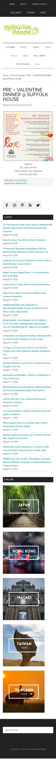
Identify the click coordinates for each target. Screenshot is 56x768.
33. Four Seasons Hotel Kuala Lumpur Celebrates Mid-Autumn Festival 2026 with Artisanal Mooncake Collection (27, 228)
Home (5, 75)
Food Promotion (17, 75)
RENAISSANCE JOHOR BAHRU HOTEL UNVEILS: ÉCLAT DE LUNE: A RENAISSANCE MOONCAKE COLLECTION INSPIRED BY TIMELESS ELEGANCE (26, 323)
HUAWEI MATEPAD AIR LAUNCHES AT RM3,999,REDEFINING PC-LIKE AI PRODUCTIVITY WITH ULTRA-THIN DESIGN (25, 308)
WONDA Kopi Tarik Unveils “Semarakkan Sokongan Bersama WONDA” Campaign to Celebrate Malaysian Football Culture (27, 462)
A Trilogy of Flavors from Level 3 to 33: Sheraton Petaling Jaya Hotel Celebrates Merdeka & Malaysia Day (26, 351)
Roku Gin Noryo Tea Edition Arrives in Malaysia (24, 240)
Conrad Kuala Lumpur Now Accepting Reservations (26, 284)
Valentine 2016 (21, 183)
